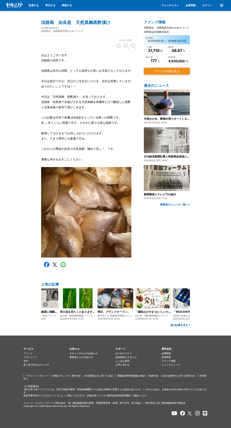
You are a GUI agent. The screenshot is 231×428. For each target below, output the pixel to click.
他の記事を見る (179, 324)
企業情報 (166, 353)
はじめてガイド (124, 353)
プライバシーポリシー (37, 375)
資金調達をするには (126, 357)
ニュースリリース (171, 364)
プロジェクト (30, 357)
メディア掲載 (169, 361)
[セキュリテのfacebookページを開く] (182, 413)
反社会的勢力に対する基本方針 (179, 375)
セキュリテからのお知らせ (83, 353)
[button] (45, 304)
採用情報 (166, 357)
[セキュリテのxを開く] (190, 413)
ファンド (28, 353)
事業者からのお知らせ (81, 357)
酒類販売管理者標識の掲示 (131, 375)
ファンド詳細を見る (167, 71)
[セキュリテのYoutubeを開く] (174, 413)
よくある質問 (123, 361)
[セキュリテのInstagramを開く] (197, 413)
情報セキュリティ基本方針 (67, 375)
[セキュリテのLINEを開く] (205, 413)
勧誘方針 (154, 375)
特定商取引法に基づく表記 (99, 375)
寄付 (25, 361)
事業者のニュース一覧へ (174, 204)
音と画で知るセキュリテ (36, 364)
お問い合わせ (123, 364)
